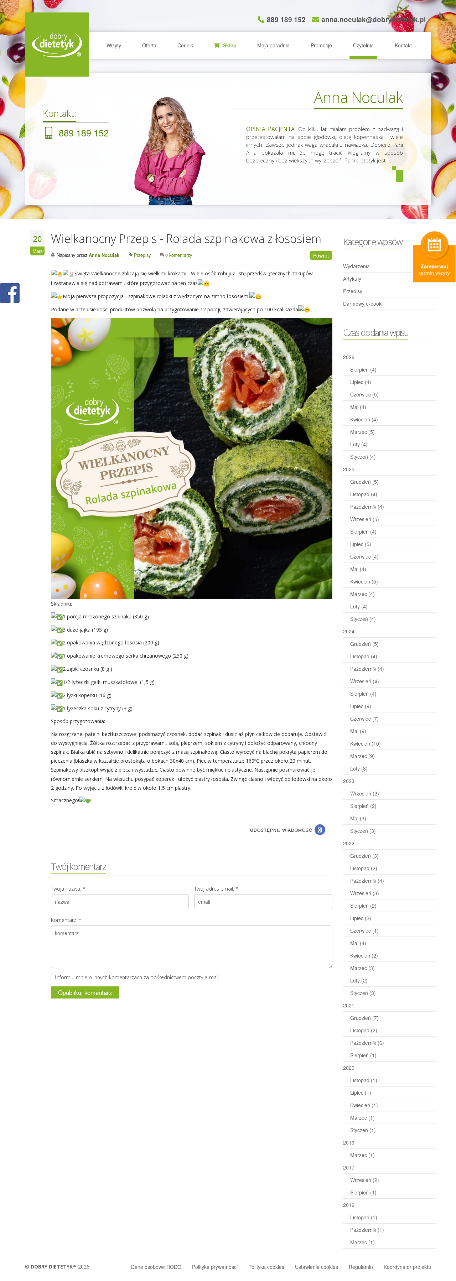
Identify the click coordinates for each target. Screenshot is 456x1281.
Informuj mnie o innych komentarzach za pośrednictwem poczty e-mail (137, 977)
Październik (367, 506)
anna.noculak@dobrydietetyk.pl (373, 19)
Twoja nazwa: (68, 888)
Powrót (321, 255)
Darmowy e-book (362, 303)
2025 (348, 469)
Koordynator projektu (407, 1266)
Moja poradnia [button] (273, 45)
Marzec (362, 431)
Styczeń (363, 456)
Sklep (229, 45)
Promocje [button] (321, 45)
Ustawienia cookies (316, 1266)
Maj (358, 406)
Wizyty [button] (114, 45)
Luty (359, 444)
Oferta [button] (149, 45)
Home (57, 44)
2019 (348, 1142)
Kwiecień (364, 419)
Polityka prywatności (215, 1266)
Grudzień (364, 481)
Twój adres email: (216, 888)
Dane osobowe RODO (156, 1266)
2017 (348, 1167)
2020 (348, 1067)
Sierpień (363, 369)
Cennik (185, 45)
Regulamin (361, 1266)
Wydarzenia (356, 266)
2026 (348, 357)
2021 (348, 1005)
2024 (348, 631)
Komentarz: (66, 920)
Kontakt (403, 45)
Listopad (363, 494)
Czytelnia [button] (363, 45)
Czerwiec (364, 394)
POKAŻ (10, 293)
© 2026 (57, 1266)
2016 (348, 1204)
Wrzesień (364, 519)
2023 (348, 780)
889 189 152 (286, 19)
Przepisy (352, 291)
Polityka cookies (266, 1266)
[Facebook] (320, 829)
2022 (348, 843)
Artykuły (352, 278)
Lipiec (360, 381)
